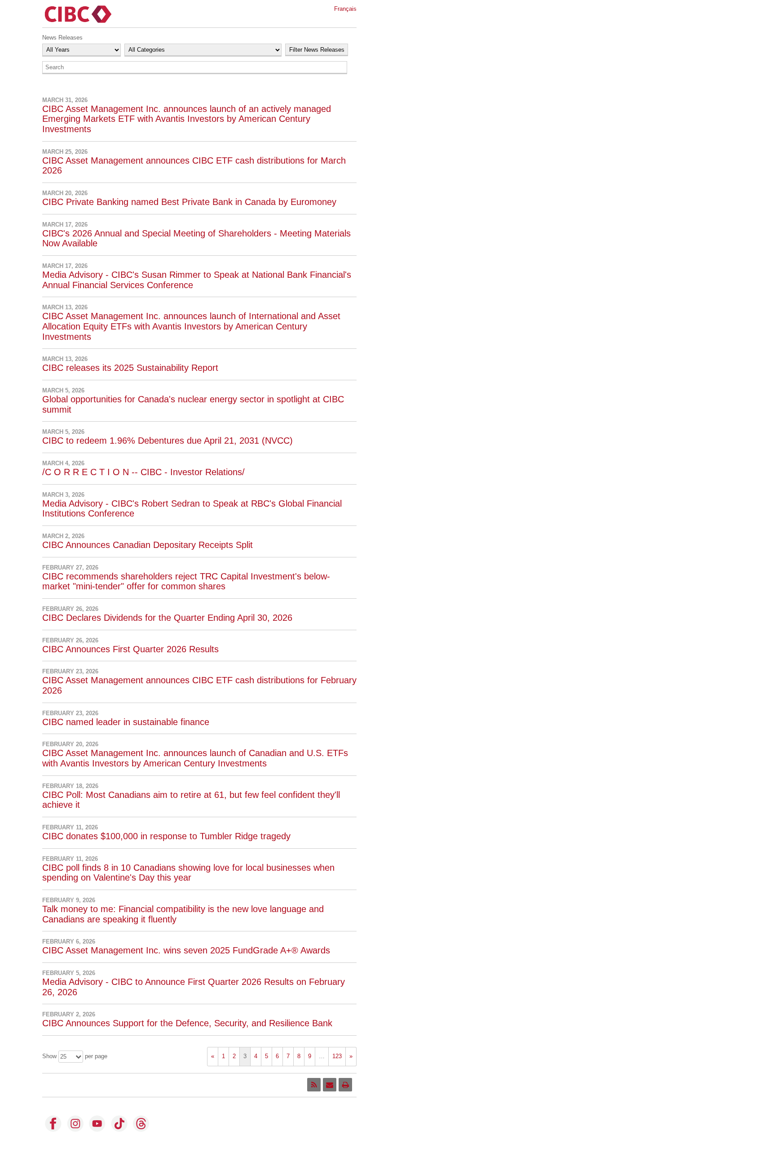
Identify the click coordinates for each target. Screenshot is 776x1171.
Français (345, 8)
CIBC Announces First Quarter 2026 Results (130, 649)
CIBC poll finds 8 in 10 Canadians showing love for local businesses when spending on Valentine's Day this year (188, 873)
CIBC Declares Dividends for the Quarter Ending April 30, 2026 (167, 618)
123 (337, 1056)
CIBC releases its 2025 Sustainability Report (130, 368)
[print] (345, 1084)
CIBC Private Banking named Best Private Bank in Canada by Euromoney (189, 202)
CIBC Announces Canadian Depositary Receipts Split (147, 545)
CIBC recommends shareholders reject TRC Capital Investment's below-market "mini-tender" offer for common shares (186, 581)
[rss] (314, 1084)
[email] (329, 1084)
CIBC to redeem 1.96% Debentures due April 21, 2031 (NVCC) (167, 440)
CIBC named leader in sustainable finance (125, 722)
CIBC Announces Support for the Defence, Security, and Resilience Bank (187, 1023)
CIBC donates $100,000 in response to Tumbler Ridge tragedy (166, 836)
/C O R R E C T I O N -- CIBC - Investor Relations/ (143, 472)
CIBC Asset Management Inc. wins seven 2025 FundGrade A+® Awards (186, 950)
